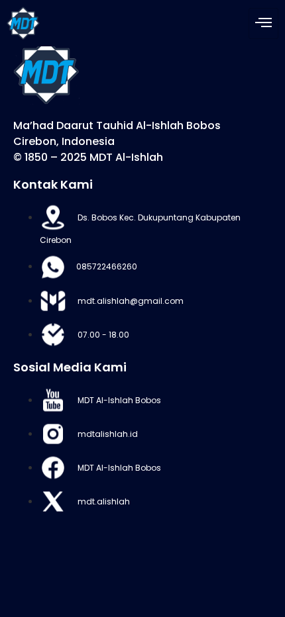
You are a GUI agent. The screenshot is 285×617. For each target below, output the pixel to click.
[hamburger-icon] (263, 23)
